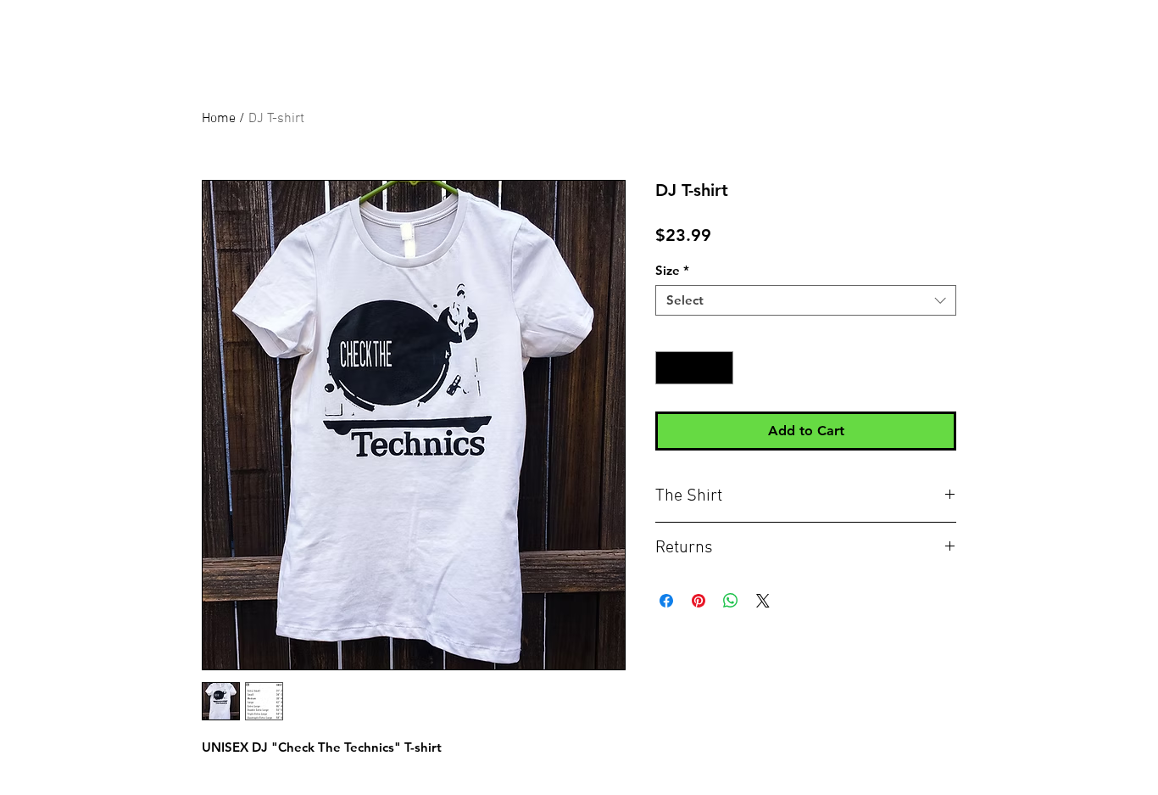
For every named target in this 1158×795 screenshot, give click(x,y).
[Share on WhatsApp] (731, 601)
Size (672, 270)
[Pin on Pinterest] (698, 601)
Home (219, 118)
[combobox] (805, 300)
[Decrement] (669, 368)
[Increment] (720, 368)
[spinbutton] (695, 368)
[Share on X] (763, 601)
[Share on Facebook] (666, 601)
